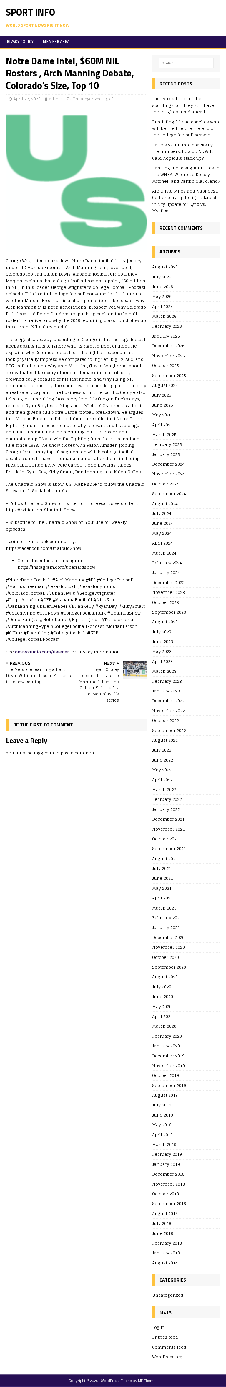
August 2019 (165, 1095)
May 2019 (162, 1124)
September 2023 (169, 612)
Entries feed (165, 1337)
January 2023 (166, 691)
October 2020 (165, 957)
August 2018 (165, 1213)
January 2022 (166, 809)
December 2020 (168, 937)
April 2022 (162, 779)
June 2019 (162, 1115)
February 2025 (167, 444)
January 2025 (166, 454)
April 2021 (162, 898)
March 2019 (164, 1144)
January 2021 (166, 927)
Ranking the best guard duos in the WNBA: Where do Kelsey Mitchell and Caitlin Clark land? (186, 174)
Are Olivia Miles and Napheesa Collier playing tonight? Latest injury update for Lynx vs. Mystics (185, 200)
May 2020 (162, 1006)
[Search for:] (186, 63)
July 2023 (161, 631)
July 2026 (161, 277)
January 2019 (166, 1164)
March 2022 (164, 789)
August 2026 (165, 267)
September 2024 (169, 493)
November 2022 (168, 710)
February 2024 (167, 562)
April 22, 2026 (27, 99)
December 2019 (168, 1056)
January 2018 (166, 1252)
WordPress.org (167, 1356)
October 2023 (165, 602)
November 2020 (168, 947)
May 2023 (162, 651)
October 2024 (165, 484)
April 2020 (162, 1016)
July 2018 (161, 1223)
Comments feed (169, 1347)
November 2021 (168, 829)
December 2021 (168, 819)
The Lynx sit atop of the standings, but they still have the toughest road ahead (183, 105)
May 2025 (162, 414)
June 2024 (162, 523)
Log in (158, 1327)
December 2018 (168, 1174)
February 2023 (167, 681)
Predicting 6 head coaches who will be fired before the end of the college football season (185, 128)
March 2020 (164, 1026)
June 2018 (162, 1233)
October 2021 (165, 838)
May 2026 (162, 296)
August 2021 (165, 858)
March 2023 (164, 671)
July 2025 (161, 395)
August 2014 (165, 1263)
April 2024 (162, 543)
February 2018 (167, 1243)
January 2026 (166, 336)
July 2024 (161, 513)
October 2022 (165, 720)
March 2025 (164, 434)
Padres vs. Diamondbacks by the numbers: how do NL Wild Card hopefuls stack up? (183, 151)
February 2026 (167, 326)
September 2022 (169, 730)
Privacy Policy (19, 41)
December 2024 (168, 464)
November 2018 (168, 1184)
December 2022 (168, 700)
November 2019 (168, 1065)
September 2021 (169, 848)
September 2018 (169, 1203)
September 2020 (169, 967)
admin (56, 99)
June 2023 (162, 641)
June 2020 (162, 996)
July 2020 (161, 986)
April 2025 (162, 424)
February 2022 (167, 799)
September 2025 (169, 375)
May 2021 (162, 888)
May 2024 (162, 533)
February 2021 (167, 917)
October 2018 (165, 1193)
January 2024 (166, 572)
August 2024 (165, 503)
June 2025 (162, 405)
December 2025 (168, 345)
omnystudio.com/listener (42, 652)
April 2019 (162, 1134)
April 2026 (162, 306)
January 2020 (166, 1045)
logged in (44, 753)
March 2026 (164, 316)
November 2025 (168, 355)
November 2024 (168, 473)
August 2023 (165, 621)
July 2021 (161, 868)
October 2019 (165, 1075)
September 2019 (169, 1085)
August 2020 (165, 976)
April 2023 (162, 661)
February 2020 (167, 1036)
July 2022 (161, 750)
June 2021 (162, 878)
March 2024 (164, 553)
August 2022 (165, 740)
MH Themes (147, 1381)
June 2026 (162, 286)
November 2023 (168, 592)
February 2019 (167, 1154)
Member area (56, 41)
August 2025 (165, 385)
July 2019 (161, 1105)
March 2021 (164, 908)
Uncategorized (87, 99)
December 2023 (168, 582)
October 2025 (165, 365)
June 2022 (162, 760)
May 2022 (162, 769)
